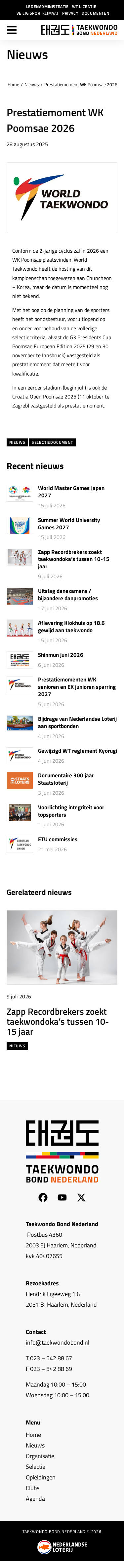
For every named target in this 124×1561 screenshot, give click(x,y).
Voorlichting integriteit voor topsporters (71, 811)
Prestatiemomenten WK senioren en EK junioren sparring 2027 (77, 687)
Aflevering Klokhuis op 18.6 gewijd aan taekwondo (71, 627)
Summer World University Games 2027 (69, 524)
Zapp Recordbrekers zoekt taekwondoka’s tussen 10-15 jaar (73, 560)
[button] (102, 891)
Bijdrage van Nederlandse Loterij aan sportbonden (77, 722)
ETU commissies (57, 839)
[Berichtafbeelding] (20, 493)
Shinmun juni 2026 (60, 655)
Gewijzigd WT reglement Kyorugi (77, 751)
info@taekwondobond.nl (57, 1342)
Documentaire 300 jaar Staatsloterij (66, 779)
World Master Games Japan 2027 (71, 492)
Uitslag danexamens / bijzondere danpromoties (68, 595)
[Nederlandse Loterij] (62, 1547)
